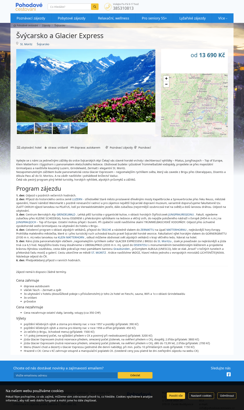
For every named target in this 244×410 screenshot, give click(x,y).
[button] (166, 78)
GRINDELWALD (66, 214)
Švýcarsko (43, 44)
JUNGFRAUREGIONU (181, 214)
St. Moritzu (165, 241)
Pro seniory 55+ (154, 18)
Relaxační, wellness (113, 18)
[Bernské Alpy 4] (79, 128)
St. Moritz (26, 44)
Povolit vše (176, 395)
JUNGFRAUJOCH (26, 222)
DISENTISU (141, 245)
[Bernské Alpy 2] (61, 128)
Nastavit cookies (201, 395)
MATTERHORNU (176, 230)
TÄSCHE (106, 230)
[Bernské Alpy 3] (85, 85)
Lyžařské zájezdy (192, 18)
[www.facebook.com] (229, 374)
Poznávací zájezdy (31, 18)
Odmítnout (227, 395)
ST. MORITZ (98, 252)
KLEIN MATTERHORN (71, 237)
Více (221, 18)
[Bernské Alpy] (43, 128)
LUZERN (77, 199)
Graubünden (121, 249)
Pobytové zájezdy (71, 18)
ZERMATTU (147, 230)
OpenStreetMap (168, 136)
